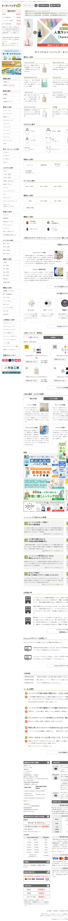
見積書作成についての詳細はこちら (53, 550)
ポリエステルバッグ (8, 120)
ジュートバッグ (7, 133)
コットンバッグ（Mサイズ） (10, 339)
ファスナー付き (7, 300)
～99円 (4, 262)
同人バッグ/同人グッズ (8, 231)
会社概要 (49, 911)
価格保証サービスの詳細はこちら (54, 534)
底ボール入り (6, 304)
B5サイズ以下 (6, 243)
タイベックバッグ (7, 140)
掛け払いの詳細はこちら (59, 851)
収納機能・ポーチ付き (8, 290)
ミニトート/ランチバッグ (9, 191)
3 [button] (65, 48)
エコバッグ (5, 214)
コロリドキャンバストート (9, 329)
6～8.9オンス (6, 155)
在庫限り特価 (6, 282)
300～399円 (6, 272)
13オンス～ (6, 162)
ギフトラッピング (7, 224)
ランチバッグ (6, 228)
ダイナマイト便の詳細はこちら (11, 43)
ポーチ (4, 194)
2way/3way (5, 314)
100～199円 (6, 265)
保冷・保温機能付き (8, 294)
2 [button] (63, 48)
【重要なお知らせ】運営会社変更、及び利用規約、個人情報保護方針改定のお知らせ (45, 15)
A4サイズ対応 (6, 246)
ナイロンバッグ (7, 126)
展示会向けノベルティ (8, 221)
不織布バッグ (6, 116)
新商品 (4, 98)
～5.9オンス (6, 152)
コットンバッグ (7, 110)
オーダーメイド (9, 205)
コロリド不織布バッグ (8, 332)
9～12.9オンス (6, 159)
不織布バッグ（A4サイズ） (9, 349)
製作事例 (8, 85)
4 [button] (67, 48)
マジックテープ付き (8, 307)
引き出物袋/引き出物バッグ (9, 234)
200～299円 (6, 268)
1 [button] (61, 48)
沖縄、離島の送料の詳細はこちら (33, 831)
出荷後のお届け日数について (11, 45)
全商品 (5, 94)
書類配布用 (5, 218)
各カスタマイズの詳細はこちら (54, 567)
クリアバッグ (6, 137)
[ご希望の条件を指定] (43, 5)
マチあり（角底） (7, 177)
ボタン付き (5, 310)
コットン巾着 (6, 342)
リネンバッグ (6, 130)
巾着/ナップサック (7, 184)
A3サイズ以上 (6, 253)
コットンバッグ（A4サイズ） (10, 336)
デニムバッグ (6, 123)
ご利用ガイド (6, 81)
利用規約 (55, 911)
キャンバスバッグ (7, 113)
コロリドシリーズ (7, 322)
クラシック (5, 187)
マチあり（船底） (7, 174)
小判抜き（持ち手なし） (9, 180)
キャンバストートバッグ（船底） (11, 346)
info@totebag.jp (30, 811)
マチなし (5, 170)
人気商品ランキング (8, 101)
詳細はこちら (28, 801)
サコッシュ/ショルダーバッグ (10, 201)
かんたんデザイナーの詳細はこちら (53, 584)
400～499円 (6, 275)
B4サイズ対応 (6, 250)
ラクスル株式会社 (28, 771)
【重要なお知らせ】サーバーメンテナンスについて (37, 11)
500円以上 (5, 278)
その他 (4, 143)
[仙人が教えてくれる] (55, 5)
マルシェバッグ (7, 197)
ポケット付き (6, 297)
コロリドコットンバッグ (9, 326)
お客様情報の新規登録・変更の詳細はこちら (44, 702)
